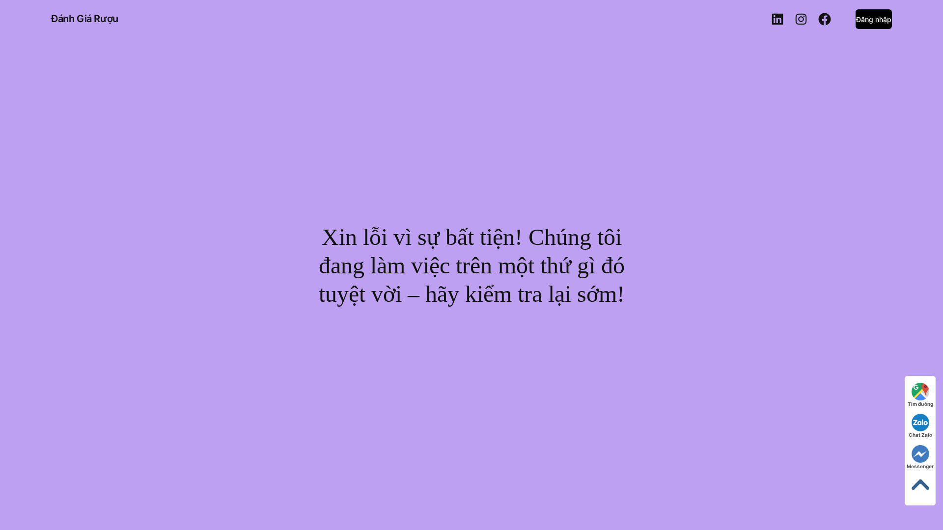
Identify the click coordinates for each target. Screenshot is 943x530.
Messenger (920, 466)
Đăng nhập (873, 19)
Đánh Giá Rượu (84, 19)
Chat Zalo (920, 435)
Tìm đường (920, 404)
